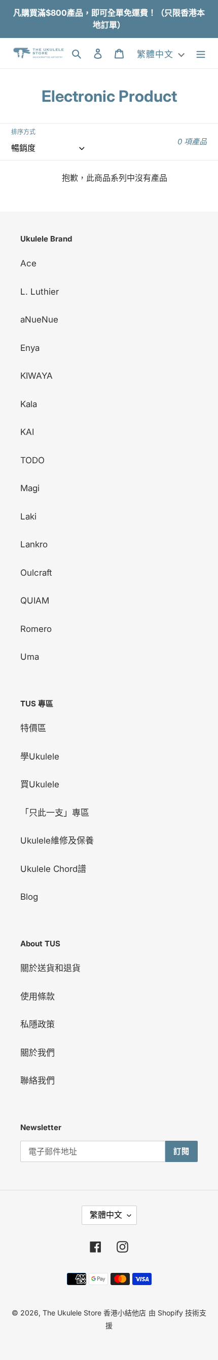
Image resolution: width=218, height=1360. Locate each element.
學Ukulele (39, 756)
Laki (28, 516)
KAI (27, 432)
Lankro (34, 544)
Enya (30, 348)
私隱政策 (37, 1024)
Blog (29, 897)
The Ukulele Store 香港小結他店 (94, 1312)
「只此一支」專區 (54, 813)
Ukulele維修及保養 (57, 840)
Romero (36, 629)
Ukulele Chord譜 (53, 869)
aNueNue (39, 319)
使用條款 (37, 996)
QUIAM (34, 600)
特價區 (33, 728)
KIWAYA (36, 376)
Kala (28, 404)
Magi (30, 488)
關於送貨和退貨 (50, 968)
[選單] (200, 53)
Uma (29, 657)
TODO (32, 460)
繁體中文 (106, 1215)
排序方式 (23, 132)
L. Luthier (39, 292)
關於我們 (37, 1053)
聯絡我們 (37, 1080)
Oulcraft (36, 573)
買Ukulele (39, 784)
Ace (28, 263)
